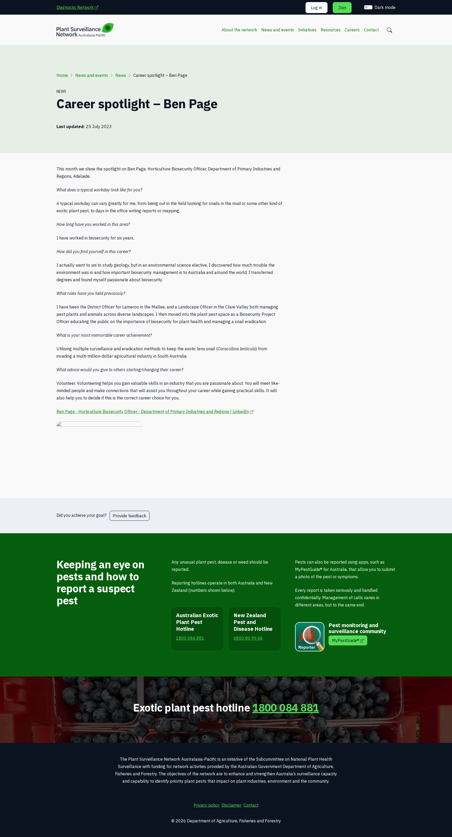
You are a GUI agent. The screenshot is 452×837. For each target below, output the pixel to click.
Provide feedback (129, 515)
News (120, 75)
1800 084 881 (285, 707)
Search (389, 30)
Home (62, 75)
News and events (277, 29)
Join (342, 7)
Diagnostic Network (80, 7)
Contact (371, 29)
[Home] (85, 30)
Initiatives (307, 29)
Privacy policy (206, 805)
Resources (331, 29)
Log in (316, 7)
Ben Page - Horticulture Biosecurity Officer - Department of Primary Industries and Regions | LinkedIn (154, 411)
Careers (352, 29)
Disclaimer (231, 805)
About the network (239, 29)
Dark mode (385, 7)
